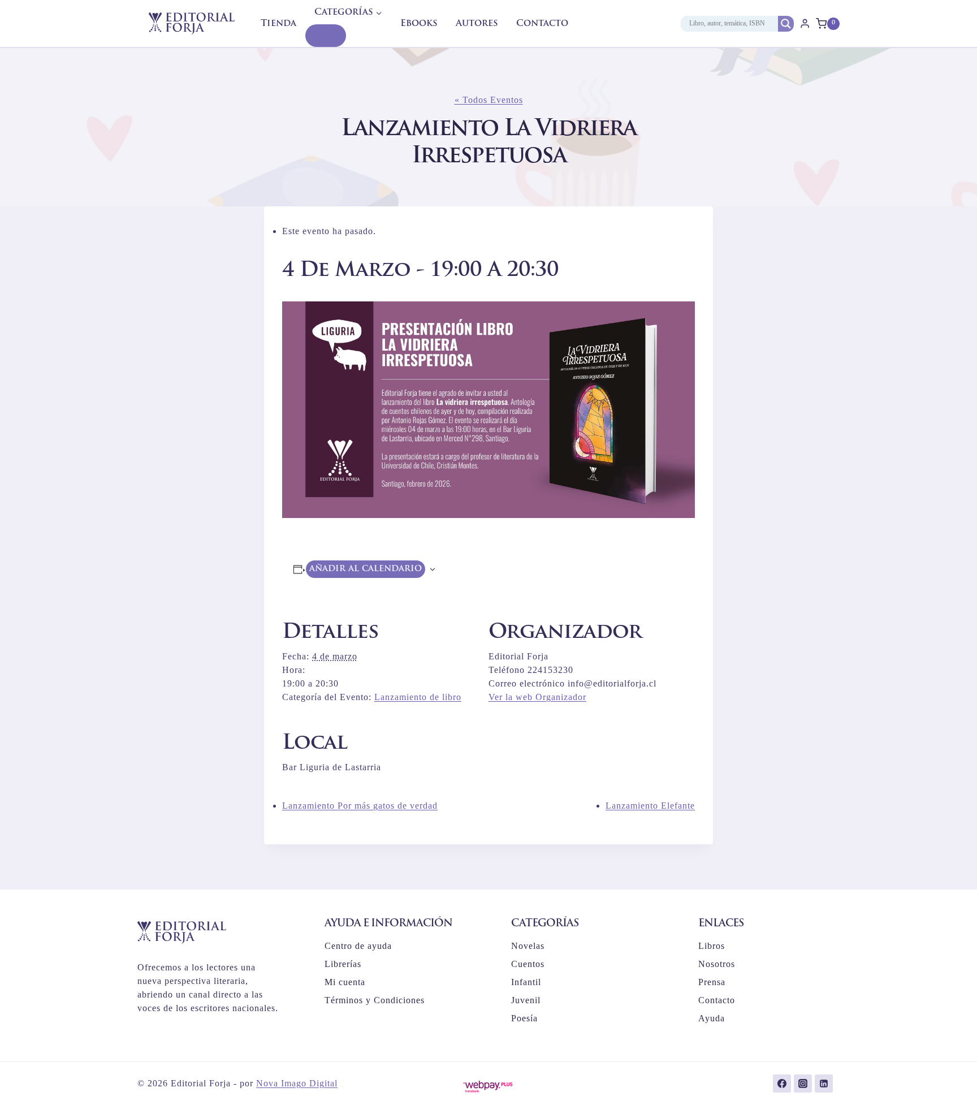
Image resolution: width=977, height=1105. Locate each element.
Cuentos (527, 964)
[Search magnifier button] (786, 24)
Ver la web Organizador (537, 697)
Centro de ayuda (358, 946)
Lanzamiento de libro (417, 697)
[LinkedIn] (824, 1083)
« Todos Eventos (489, 100)
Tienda (278, 23)
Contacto (542, 23)
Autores (477, 23)
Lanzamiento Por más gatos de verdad (360, 805)
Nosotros (716, 964)
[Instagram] (803, 1083)
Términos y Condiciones (375, 1000)
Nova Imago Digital (297, 1083)
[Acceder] (804, 23)
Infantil (526, 982)
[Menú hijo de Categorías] (325, 35)
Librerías (343, 964)
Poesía (524, 1018)
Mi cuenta (345, 982)
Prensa (711, 982)
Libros (711, 946)
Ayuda (711, 1018)
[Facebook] (782, 1083)
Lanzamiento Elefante (650, 805)
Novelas (527, 946)
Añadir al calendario (365, 568)
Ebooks (419, 23)
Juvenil (526, 1000)
